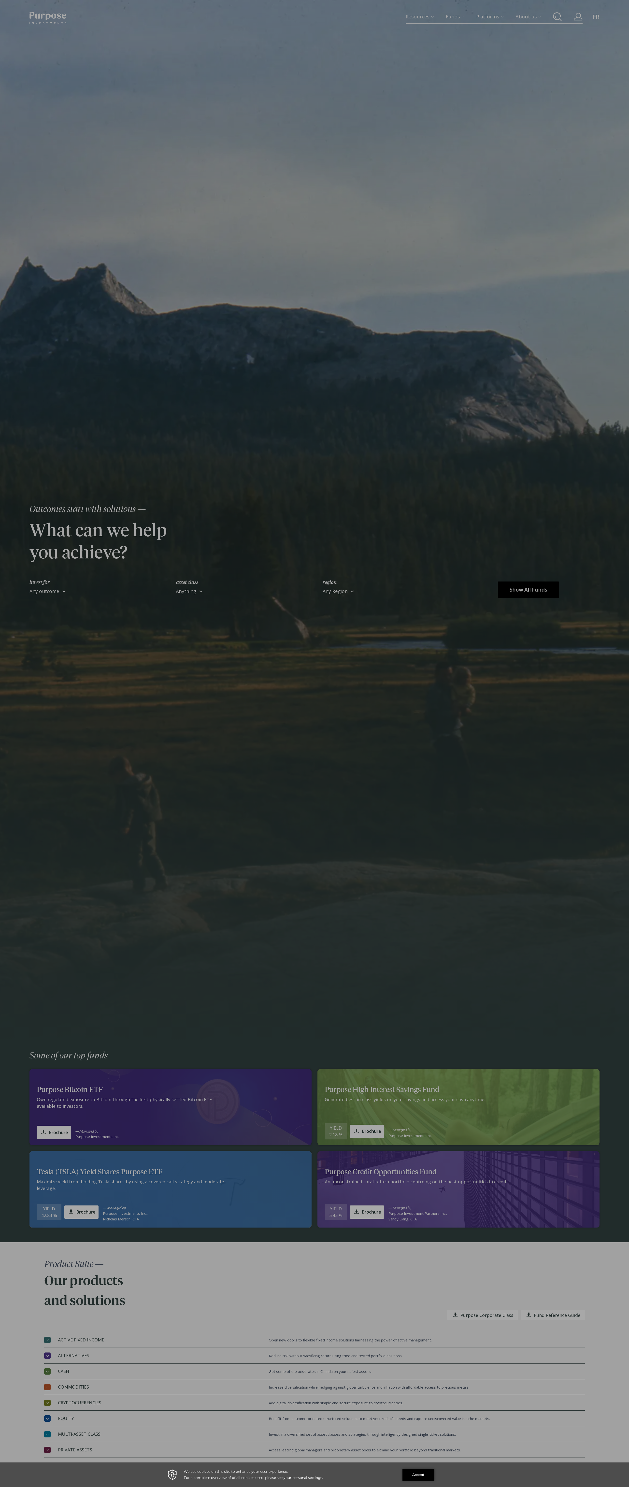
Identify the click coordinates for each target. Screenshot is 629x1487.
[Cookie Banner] (314, 1474)
